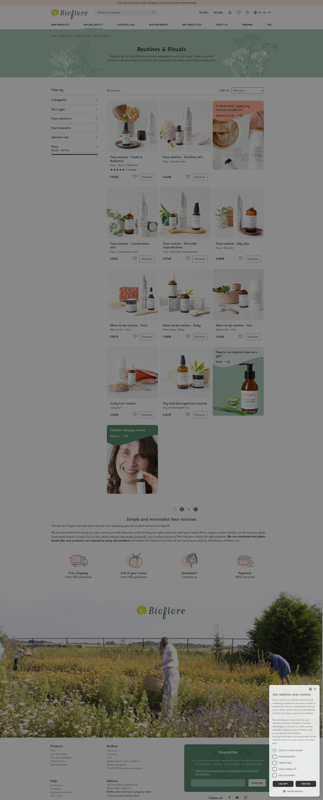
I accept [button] (283, 783)
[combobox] (310, 689)
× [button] (315, 689)
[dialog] (294, 741)
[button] (294, 791)
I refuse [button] (305, 783)
